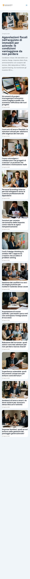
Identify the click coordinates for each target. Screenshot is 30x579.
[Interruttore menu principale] (26, 5)
